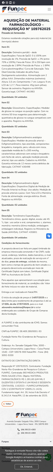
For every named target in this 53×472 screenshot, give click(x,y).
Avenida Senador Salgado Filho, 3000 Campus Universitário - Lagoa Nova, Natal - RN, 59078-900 (26, 422)
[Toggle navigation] (49, 9)
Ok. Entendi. (26, 466)
